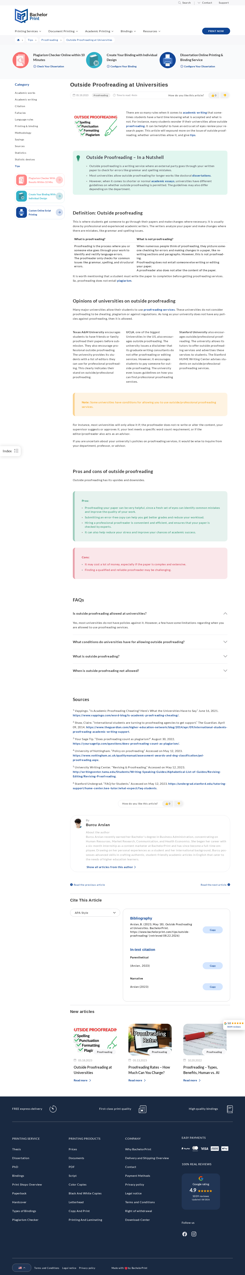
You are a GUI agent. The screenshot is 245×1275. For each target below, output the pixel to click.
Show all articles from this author (110, 867)
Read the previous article (89, 884)
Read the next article (214, 884)
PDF (72, 1166)
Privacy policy (134, 1184)
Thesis (16, 1149)
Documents (76, 1158)
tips (192, 135)
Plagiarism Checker (25, 1219)
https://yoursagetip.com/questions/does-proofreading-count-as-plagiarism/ (126, 743)
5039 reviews (201, 1196)
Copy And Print (79, 1211)
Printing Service (26, 1138)
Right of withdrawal (138, 1211)
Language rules (24, 119)
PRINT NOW (216, 31)
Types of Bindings (24, 1211)
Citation (20, 106)
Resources (150, 31)
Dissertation (20, 1158)
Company (133, 1138)
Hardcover (19, 1202)
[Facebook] (184, 1233)
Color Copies (78, 1184)
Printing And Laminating (85, 1219)
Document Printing (61, 31)
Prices (73, 1149)
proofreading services (159, 309)
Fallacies (20, 112)
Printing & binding (26, 126)
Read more (81, 1080)
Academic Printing (97, 31)
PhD (15, 1166)
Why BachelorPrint (138, 1149)
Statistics (20, 152)
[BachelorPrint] (31, 22)
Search (186, 2)
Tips (17, 166)
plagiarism (124, 280)
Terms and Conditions (140, 1202)
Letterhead (76, 1202)
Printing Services (26, 31)
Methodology (23, 132)
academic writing (195, 112)
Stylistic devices (25, 159)
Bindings (127, 31)
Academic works (25, 92)
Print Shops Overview (27, 1184)
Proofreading (101, 95)
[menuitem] (20, 1268)
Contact (207, 2)
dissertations (201, 175)
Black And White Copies (85, 1193)
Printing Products (84, 1138)
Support (224, 2)
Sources (20, 146)
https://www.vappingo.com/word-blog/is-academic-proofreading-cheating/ (126, 715)
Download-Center (137, 1219)
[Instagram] (194, 1233)
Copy (213, 929)
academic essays (163, 181)
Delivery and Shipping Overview (147, 1158)
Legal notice (133, 1193)
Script (73, 1175)
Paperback (19, 1193)
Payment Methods (137, 1175)
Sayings (19, 139)
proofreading (135, 126)
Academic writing (26, 99)
